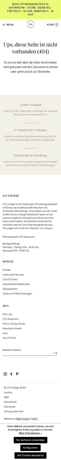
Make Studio (22, 418)
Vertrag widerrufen (14, 411)
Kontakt (7, 270)
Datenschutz (10, 402)
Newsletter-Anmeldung (12, 350)
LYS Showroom (11, 319)
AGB (6, 397)
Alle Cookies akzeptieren (30, 455)
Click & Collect (10, 279)
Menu (10, 24)
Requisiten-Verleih (12, 328)
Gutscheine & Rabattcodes (16, 284)
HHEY (35, 418)
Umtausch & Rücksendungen (17, 293)
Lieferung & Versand (13, 274)
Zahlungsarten (10, 289)
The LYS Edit (9, 338)
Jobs (5, 333)
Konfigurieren (30, 447)
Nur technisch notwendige (30, 440)
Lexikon (8, 392)
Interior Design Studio (14, 323)
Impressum (9, 406)
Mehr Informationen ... (30, 433)
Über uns (7, 314)
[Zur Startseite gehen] (30, 24)
